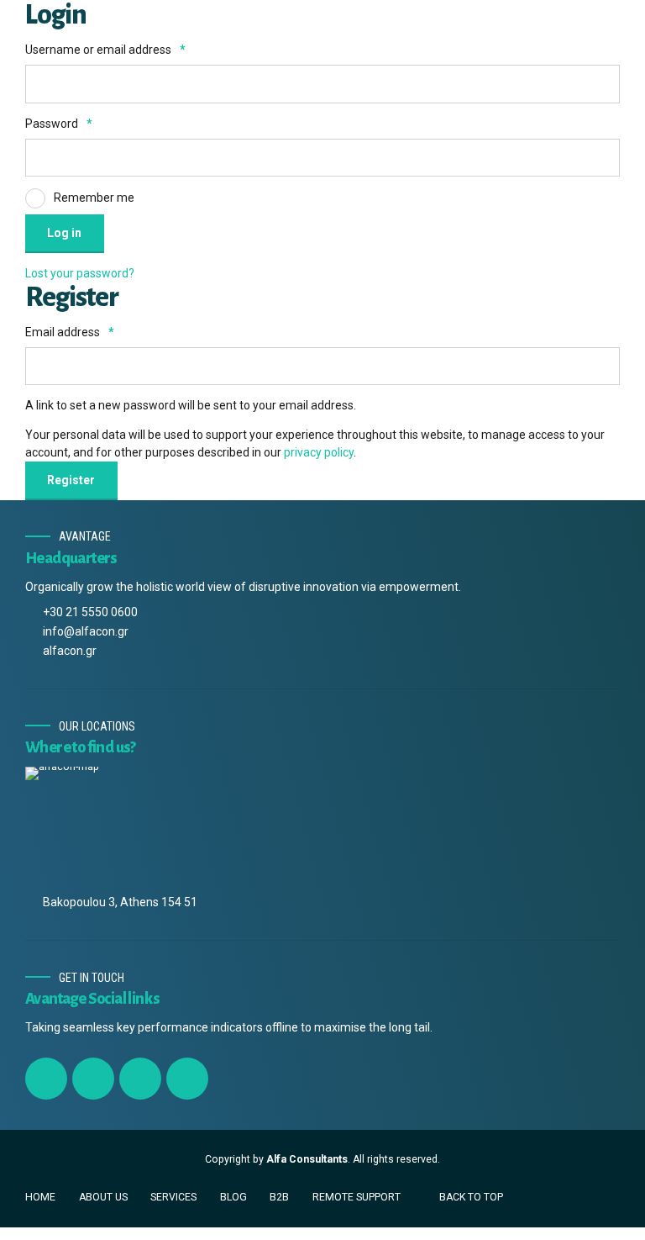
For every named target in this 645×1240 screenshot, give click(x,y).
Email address (69, 332)
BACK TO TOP (471, 1197)
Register (71, 480)
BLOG (233, 1197)
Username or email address (105, 49)
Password (58, 123)
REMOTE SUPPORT (356, 1197)
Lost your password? (79, 273)
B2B (279, 1197)
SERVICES (173, 1197)
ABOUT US (103, 1197)
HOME (40, 1197)
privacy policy (319, 452)
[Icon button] (46, 1079)
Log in (64, 233)
